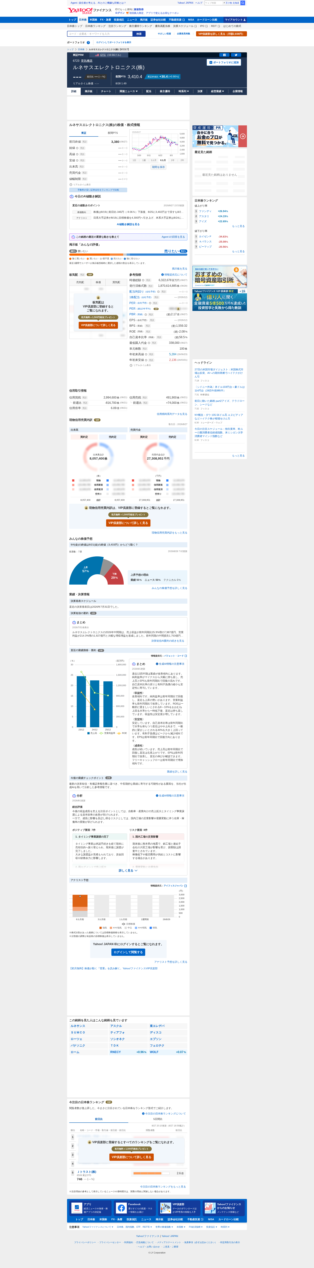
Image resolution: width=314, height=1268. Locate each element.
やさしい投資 (164, 33)
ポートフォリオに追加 (226, 62)
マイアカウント (234, 19)
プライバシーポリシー (85, 1242)
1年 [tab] (172, 160)
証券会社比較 (158, 19)
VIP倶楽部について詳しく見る (98, 325)
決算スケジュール (183, 26)
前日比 (99, 1119)
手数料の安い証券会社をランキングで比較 (98, 190)
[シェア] (224, 55)
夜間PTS (113, 132)
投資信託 (119, 19)
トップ (72, 19)
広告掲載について (145, 1242)
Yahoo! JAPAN (185, 2)
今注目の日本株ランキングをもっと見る (163, 1186)
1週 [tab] (144, 160)
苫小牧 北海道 (232, 3)
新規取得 (139, 9)
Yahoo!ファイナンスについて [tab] (96, 1227)
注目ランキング (117, 26)
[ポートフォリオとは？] (88, 43)
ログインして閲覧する (128, 952)
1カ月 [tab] (153, 160)
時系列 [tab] (224, 1227)
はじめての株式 (232, 26)
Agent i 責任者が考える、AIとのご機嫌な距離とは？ (98, 2)
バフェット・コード (174, 656)
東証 (83, 132)
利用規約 (128, 1242)
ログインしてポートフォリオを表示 (113, 42)
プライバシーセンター (110, 1242)
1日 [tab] (134, 160)
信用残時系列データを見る (172, 413)
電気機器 (86, 60)
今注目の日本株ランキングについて (165, 1113)
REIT (214, 26)
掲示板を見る (179, 268)
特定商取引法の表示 (230, 1242)
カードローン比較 (207, 19)
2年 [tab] (182, 160)
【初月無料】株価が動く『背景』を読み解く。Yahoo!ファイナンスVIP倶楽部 (113, 968)
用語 (84, 141)
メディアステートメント (169, 1242)
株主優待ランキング (140, 26)
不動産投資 (175, 19)
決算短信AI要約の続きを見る (167, 640)
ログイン (120, 12)
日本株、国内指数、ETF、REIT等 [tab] (133, 1227)
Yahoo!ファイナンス (147, 1236)
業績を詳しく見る (177, 771)
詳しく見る (126, 870)
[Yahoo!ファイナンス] (90, 9)
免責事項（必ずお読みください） (200, 1242)
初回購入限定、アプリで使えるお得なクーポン (154, 13)
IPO (202, 26)
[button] (128, 871)
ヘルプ (198, 2)
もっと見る (238, 226)
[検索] (242, 3)
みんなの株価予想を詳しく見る (169, 588)
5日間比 (157, 1119)
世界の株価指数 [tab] (163, 1227)
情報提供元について (175, 274)
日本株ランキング (95, 26)
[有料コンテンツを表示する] (178, 309)
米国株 (93, 19)
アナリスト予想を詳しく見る (170, 961)
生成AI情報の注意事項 (171, 663)
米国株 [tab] (180, 1227)
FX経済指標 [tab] (194, 1227)
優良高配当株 (162, 26)
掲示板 (144, 19)
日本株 (83, 19)
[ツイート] (236, 55)
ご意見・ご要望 (170, 1246)
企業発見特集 (183, 33)
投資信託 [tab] (210, 1227)
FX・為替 (105, 19)
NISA (191, 19)
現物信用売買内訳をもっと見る (169, 532)
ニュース (132, 19)
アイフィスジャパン (173, 885)
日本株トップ (74, 26)
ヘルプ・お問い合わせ (149, 1246)
